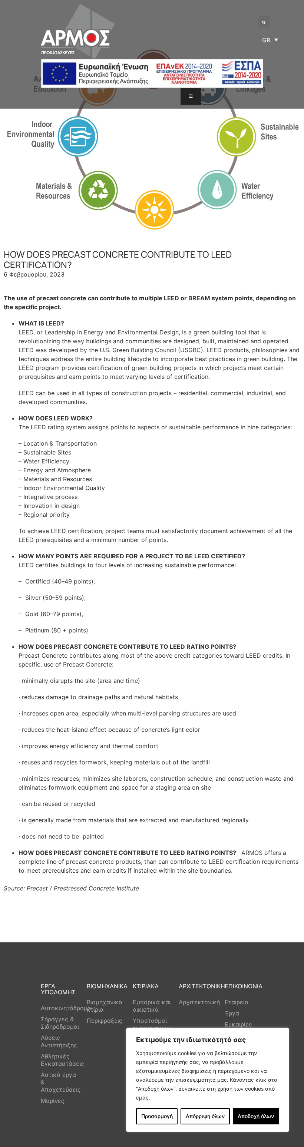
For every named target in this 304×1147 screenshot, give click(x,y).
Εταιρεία (236, 1002)
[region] (207, 1080)
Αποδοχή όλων (256, 1116)
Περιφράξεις (104, 1020)
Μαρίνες (53, 1100)
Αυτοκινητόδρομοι (60, 1008)
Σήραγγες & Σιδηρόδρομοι (60, 1022)
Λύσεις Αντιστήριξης (59, 1041)
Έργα (232, 1013)
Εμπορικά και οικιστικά (152, 1005)
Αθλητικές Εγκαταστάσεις (60, 1059)
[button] (264, 22)
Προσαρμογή (157, 1116)
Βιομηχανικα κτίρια (104, 1005)
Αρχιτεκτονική (198, 1002)
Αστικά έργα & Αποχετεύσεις (60, 1082)
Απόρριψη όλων (205, 1116)
